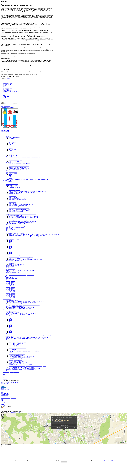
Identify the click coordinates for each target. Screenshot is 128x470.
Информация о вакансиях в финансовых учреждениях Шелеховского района (26, 259)
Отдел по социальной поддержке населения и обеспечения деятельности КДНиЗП (27, 191)
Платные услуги (9, 340)
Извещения (11, 263)
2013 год (10, 331)
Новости (8, 78)
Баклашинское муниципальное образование (19, 166)
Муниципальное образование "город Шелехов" (19, 163)
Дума (4, 276)
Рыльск (10, 150)
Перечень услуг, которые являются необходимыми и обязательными (21, 369)
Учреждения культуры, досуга (15, 161)
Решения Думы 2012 (10, 281)
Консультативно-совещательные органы (15, 227)
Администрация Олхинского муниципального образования (22, 218)
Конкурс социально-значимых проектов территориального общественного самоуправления (27, 179)
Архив (2, 404)
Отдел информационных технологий (17, 198)
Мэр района (11, 186)
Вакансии (8, 254)
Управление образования (14, 190)
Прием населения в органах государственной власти (21, 226)
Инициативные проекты (11, 173)
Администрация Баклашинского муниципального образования (23, 221)
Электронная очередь (5, 405)
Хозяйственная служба (14, 212)
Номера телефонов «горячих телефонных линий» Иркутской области (22, 270)
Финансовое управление (14, 194)
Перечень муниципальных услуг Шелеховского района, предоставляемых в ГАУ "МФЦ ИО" (27, 338)
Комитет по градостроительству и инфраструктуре (20, 200)
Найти (15, 103)
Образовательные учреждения (15, 160)
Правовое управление (14, 188)
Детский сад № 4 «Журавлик (15, 360)
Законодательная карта (11, 311)
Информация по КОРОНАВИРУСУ (14, 260)
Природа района (12, 142)
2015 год (10, 240)
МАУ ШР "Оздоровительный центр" (17, 358)
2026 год (10, 178)
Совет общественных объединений (14, 303)
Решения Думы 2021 (10, 291)
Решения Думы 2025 (10, 296)
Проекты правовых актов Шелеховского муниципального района (21, 313)
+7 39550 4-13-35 (4, 383)
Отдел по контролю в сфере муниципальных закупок (21, 204)
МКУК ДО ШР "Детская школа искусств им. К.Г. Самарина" (22, 364)
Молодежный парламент (11, 278)
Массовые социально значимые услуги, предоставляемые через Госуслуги (23, 368)
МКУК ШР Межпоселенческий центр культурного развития (22, 356)
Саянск (10, 152)
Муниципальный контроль (12, 184)
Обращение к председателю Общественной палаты (20, 308)
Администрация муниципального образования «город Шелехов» (23, 216)
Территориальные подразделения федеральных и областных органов (24, 157)
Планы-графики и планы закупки (16, 264)
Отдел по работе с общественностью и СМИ (19, 208)
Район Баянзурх (12, 149)
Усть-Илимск (11, 154)
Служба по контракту (11, 269)
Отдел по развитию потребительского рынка (19, 210)
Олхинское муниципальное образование (18, 167)
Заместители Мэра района (14, 187)
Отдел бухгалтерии (13, 197)
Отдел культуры (12, 203)
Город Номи (11, 146)
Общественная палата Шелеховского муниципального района (20, 307)
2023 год (10, 174)
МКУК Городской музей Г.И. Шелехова (17, 355)
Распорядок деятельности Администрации (15, 223)
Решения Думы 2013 (10, 282)
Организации (9, 156)
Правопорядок (9, 228)
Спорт (10, 144)
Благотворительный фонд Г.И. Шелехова (15, 306)
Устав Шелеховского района (12, 312)
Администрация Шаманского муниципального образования (22, 222)
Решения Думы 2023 (10, 294)
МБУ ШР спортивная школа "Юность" (17, 348)
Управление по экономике (15, 193)
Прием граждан (9, 224)
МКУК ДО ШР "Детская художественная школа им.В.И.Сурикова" (24, 351)
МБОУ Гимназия (12, 349)
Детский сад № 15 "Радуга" (15, 346)
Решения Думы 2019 (10, 289)
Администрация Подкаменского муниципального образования (23, 220)
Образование (11, 140)
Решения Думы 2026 (10, 297)
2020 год (10, 246)
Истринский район (13, 155)
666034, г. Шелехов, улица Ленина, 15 (9, 382)
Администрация (7, 180)
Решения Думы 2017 (10, 287)
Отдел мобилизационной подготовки (17, 199)
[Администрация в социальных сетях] (1, 407)
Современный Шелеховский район (14, 137)
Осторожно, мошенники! (11, 273)
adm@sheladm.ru (4, 385)
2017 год (10, 242)
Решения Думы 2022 (10, 293)
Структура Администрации (12, 185)
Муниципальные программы (12, 239)
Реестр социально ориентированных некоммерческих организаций (21, 214)
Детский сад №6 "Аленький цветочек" (17, 342)
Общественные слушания (12, 300)
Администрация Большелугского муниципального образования (23, 217)
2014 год (10, 330)
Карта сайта (3, 402)
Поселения (8, 162)
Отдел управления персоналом (16, 211)
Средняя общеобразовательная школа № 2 (18, 362)
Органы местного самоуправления (14, 215)
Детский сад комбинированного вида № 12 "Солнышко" (21, 367)
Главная (2, 388)
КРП (4, 373)
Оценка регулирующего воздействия (14, 182)
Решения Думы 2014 (10, 283)
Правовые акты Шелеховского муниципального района (18, 314)
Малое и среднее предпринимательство (15, 233)
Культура (11, 143)
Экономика (11, 138)
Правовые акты (6, 309)
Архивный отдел (12, 196)
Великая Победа (9, 135)
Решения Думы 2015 (10, 284)
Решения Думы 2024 (10, 295)
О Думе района (9, 277)
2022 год (10, 248)
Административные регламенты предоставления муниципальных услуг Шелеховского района (27, 337)
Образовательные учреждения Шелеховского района (21, 257)
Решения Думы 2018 (10, 288)
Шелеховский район (7, 133)
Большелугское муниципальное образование (19, 164)
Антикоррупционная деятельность (11, 372)
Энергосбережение (10, 229)
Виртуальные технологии (15, 412)
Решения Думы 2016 (10, 285)
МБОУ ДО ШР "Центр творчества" (17, 354)
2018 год (10, 243)
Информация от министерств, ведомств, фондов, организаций (20, 275)
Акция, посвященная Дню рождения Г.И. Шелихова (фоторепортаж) (24, 305)
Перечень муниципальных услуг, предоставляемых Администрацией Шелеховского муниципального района (31, 339)
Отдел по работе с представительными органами (20, 209)
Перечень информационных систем (14, 265)
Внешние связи (9, 145)
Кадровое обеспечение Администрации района (19, 255)
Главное (8, 271)
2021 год (10, 247)
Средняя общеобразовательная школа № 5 (18, 363)
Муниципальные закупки (12, 261)
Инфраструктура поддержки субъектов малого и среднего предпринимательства (27, 235)
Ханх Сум (11, 148)
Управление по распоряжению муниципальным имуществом (22, 192)
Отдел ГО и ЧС (12, 202)
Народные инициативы (11, 172)
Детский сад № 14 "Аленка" (15, 345)
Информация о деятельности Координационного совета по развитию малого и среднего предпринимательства (34, 234)
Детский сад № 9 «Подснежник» (16, 343)
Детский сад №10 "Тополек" (15, 344)
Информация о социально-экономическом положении (18, 170)
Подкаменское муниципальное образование (19, 168)
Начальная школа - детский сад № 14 (17, 361)
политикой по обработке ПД (106, 460)
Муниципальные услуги (8, 336)
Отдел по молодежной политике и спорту (18, 206)
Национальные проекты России (13, 272)
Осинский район (12, 151)
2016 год (10, 241)
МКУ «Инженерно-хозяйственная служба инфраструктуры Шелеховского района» (27, 366)
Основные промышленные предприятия (18, 158)
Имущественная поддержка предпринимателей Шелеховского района (24, 236)
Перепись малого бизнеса (14, 237)
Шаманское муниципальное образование (18, 169)
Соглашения (8, 279)
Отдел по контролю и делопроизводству (18, 205)
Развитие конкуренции (14, 232)
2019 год (10, 245)
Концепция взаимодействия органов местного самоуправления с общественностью (25, 301)
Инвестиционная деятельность (13, 230)
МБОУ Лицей (12, 350)
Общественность (7, 299)
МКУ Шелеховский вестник (15, 352)
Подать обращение (10, 266)
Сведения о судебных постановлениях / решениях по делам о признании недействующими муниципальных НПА (32, 334)
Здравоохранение (12, 139)
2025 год (10, 176)
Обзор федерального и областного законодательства (18, 333)
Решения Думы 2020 (10, 290)
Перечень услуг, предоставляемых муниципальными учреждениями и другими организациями (27, 370)
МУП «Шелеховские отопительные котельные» (19, 357)
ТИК (4, 374)
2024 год (10, 175)
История (8, 136)
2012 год (10, 332)
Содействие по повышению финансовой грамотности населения (20, 267)
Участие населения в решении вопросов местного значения (22, 302)
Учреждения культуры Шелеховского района (19, 258)
